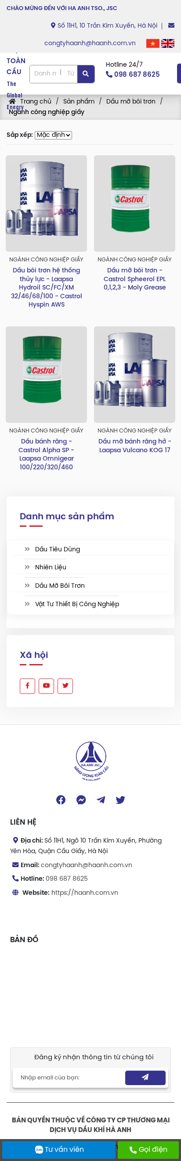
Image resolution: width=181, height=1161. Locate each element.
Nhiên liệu (49, 567)
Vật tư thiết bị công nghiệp (76, 604)
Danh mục (45, 74)
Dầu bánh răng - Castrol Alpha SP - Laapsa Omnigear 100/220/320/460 (46, 455)
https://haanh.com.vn (84, 893)
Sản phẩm (78, 102)
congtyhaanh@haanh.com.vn (91, 43)
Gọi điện (153, 1150)
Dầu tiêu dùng (56, 550)
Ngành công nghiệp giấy (46, 112)
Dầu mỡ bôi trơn (131, 102)
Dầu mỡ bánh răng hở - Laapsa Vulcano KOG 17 (134, 446)
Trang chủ (35, 102)
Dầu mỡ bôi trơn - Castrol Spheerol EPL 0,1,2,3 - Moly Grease (135, 279)
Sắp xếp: (20, 135)
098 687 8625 (67, 879)
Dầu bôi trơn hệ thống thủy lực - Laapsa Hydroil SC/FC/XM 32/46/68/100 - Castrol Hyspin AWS (46, 288)
